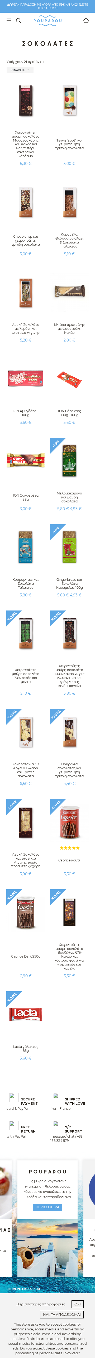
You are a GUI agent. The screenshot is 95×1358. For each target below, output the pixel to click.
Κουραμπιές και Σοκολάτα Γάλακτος (25, 584)
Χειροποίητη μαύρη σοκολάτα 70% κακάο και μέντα (25, 676)
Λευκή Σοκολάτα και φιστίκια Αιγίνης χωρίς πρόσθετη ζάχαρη (25, 860)
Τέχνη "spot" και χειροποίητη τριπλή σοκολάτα (69, 144)
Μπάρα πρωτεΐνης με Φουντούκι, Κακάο (69, 329)
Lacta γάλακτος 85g (25, 1049)
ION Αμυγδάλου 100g (26, 413)
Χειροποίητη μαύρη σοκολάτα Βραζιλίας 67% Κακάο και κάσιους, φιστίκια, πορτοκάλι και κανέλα (69, 956)
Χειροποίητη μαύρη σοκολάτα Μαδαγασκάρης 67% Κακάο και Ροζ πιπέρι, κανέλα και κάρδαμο (25, 144)
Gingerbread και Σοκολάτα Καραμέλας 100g (69, 584)
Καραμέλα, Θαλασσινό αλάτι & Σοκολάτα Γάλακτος (69, 240)
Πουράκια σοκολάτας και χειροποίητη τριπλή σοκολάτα (69, 770)
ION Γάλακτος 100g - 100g (69, 413)
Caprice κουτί (69, 860)
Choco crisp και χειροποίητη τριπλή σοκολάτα (25, 240)
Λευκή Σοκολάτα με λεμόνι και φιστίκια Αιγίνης (26, 329)
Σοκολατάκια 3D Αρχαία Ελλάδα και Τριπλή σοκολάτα (25, 770)
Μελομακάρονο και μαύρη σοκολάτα (69, 497)
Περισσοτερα (47, 1207)
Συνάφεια (20, 70)
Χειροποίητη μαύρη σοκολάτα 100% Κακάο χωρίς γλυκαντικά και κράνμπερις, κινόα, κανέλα (69, 675)
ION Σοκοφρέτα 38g (26, 497)
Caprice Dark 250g (25, 956)
